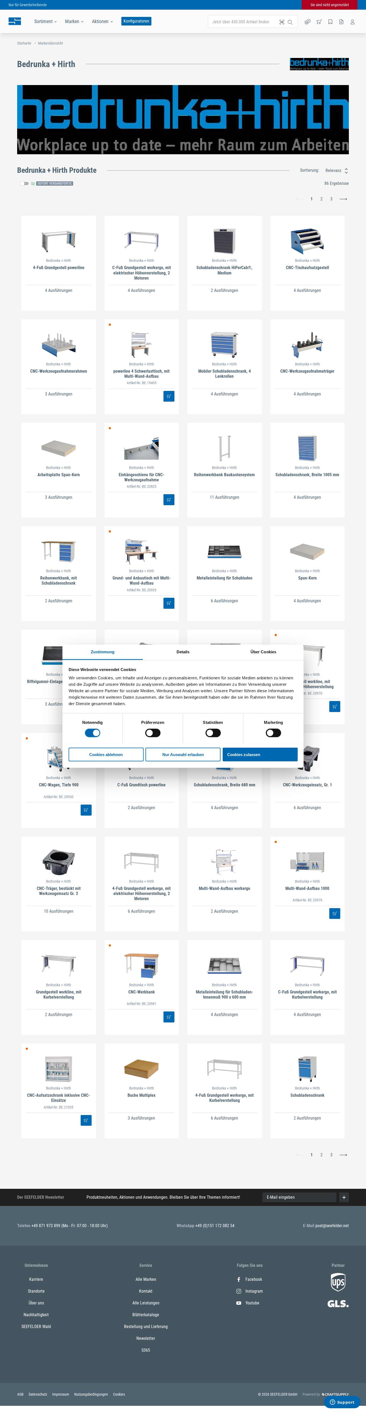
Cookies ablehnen (106, 754)
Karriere (36, 1279)
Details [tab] (183, 651)
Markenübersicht (50, 43)
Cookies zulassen (243, 754)
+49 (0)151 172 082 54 (214, 1225)
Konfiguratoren (136, 21)
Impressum (61, 1394)
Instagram (254, 1291)
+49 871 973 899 (46, 1225)
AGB (20, 1394)
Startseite (24, 43)
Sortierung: (309, 170)
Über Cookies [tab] (263, 651)
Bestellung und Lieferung (146, 1326)
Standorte (36, 1291)
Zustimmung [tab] (103, 651)
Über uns (36, 1302)
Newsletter (145, 1338)
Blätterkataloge (145, 1314)
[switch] (152, 733)
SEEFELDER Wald (36, 1326)
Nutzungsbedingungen (91, 1394)
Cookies (119, 1394)
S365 (145, 1350)
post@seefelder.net (332, 1225)
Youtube (252, 1302)
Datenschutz (38, 1394)
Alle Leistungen (145, 1302)
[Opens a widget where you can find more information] (342, 1402)
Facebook (253, 1279)
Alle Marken (146, 1279)
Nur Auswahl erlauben (183, 754)
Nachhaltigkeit (36, 1314)
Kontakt (145, 1291)
